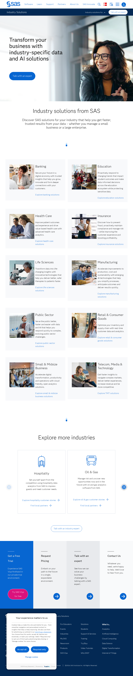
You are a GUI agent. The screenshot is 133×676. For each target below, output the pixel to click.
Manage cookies (31, 657)
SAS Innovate (89, 4)
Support (50, 4)
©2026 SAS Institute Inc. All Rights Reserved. (81, 665)
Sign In (123, 4)
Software (28, 4)
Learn (39, 4)
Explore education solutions (111, 198)
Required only (39, 649)
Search (99, 4)
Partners (62, 4)
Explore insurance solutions (111, 244)
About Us (74, 4)
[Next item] (124, 487)
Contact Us (111, 4)
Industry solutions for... (94, 12)
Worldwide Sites (105, 4)
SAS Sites (117, 4)
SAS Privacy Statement (43, 632)
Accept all (22, 649)
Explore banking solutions (47, 194)
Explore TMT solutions (108, 393)
